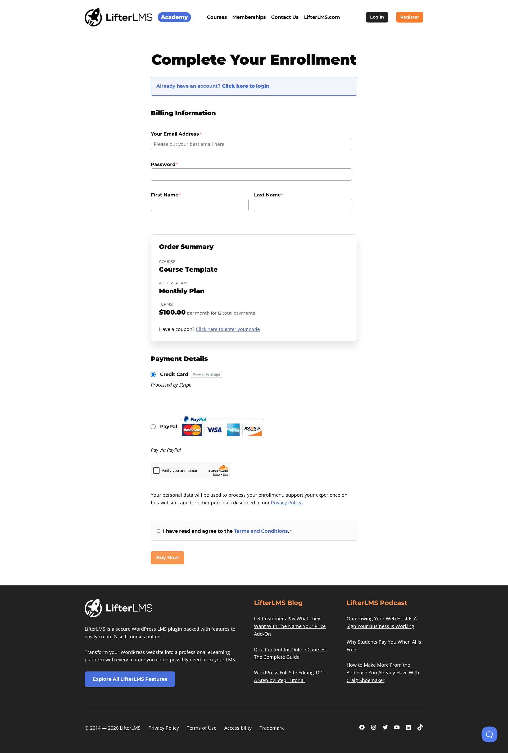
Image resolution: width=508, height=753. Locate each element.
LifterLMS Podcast (377, 603)
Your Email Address (176, 134)
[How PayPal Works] (222, 440)
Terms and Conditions (261, 531)
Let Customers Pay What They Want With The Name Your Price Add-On (290, 626)
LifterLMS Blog (278, 603)
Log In (377, 17)
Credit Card (174, 374)
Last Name (268, 195)
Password (164, 164)
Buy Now (167, 558)
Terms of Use (201, 728)
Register (409, 17)
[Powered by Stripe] (206, 374)
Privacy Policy (286, 502)
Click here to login (245, 86)
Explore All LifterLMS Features (130, 679)
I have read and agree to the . (227, 531)
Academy (174, 17)
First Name (166, 195)
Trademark (272, 728)
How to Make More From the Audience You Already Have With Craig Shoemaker (383, 672)
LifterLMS (130, 728)
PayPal (168, 426)
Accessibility (238, 728)
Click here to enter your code (228, 329)
